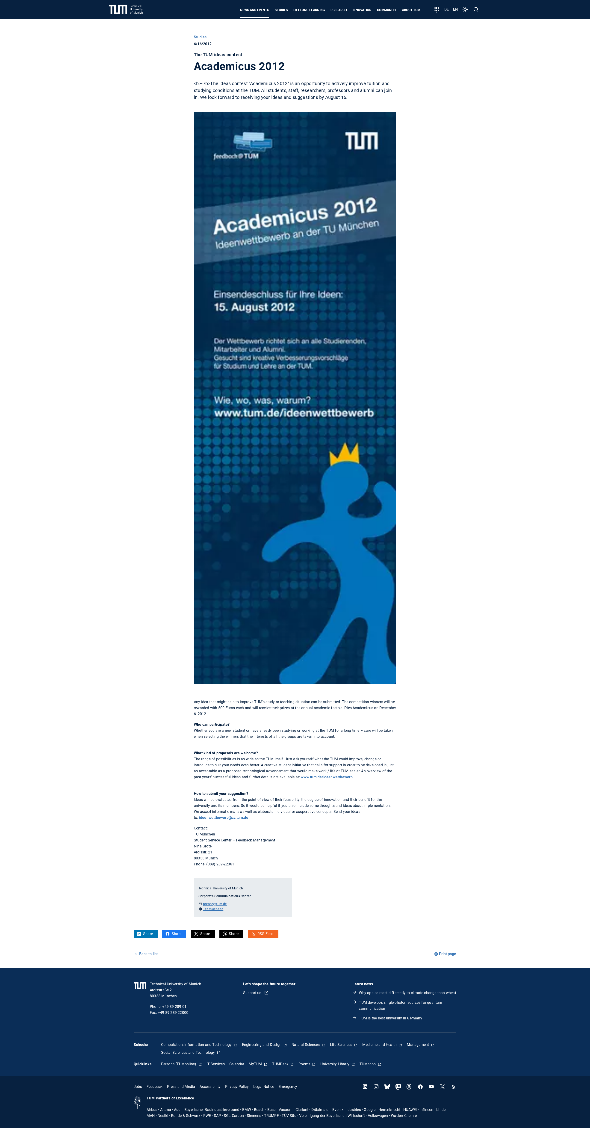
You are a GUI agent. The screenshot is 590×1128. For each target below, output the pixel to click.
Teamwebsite (213, 909)
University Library (335, 1064)
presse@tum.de (215, 904)
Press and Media (181, 1086)
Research (338, 10)
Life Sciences (341, 1044)
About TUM (411, 10)
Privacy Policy (237, 1086)
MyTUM (256, 1064)
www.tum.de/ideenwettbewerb (327, 777)
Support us (252, 993)
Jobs (138, 1086)
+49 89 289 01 (174, 1006)
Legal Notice (263, 1086)
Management (418, 1044)
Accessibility (210, 1086)
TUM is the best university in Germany (390, 1018)
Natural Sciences (306, 1044)
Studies (281, 10)
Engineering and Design (262, 1044)
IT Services (215, 1064)
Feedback (155, 1086)
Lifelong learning (309, 10)
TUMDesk (280, 1064)
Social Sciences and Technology (188, 1052)
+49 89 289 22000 (173, 1012)
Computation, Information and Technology (197, 1044)
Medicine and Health (380, 1044)
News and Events (254, 10)
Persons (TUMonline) (179, 1064)
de (446, 9)
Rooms (304, 1064)
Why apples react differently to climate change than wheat (407, 993)
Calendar (236, 1064)
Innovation (362, 10)
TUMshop (368, 1064)
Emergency (288, 1086)
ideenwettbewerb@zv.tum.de (223, 817)
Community (386, 10)
